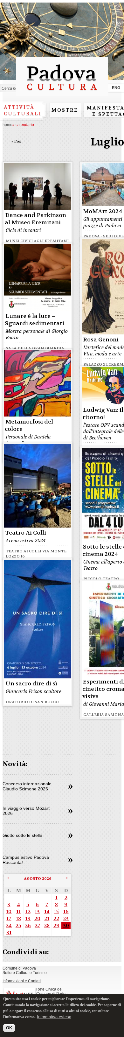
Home (7, 125)
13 (37, 911)
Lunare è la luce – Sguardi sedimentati (34, 319)
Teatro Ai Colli (25, 532)
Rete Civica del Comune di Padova (53, 991)
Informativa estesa (54, 1016)
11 (18, 911)
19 (28, 918)
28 (47, 925)
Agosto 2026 (38, 878)
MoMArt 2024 (102, 211)
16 (66, 911)
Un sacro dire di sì (31, 683)
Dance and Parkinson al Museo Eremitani (35, 219)
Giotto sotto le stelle (22, 835)
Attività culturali (23, 110)
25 (18, 925)
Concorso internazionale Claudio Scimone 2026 (27, 786)
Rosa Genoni (101, 339)
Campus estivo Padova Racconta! (26, 860)
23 (66, 918)
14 (47, 911)
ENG (116, 88)
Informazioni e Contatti (22, 981)
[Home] (62, 93)
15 (56, 911)
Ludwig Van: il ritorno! (102, 413)
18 (18, 918)
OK (9, 1028)
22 (56, 918)
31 (8, 932)
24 (9, 925)
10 (8, 911)
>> (70, 786)
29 (56, 925)
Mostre (65, 110)
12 (28, 911)
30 (66, 925)
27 (37, 925)
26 (28, 925)
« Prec (16, 141)
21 (46, 918)
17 (8, 918)
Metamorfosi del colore (29, 425)
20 (37, 918)
